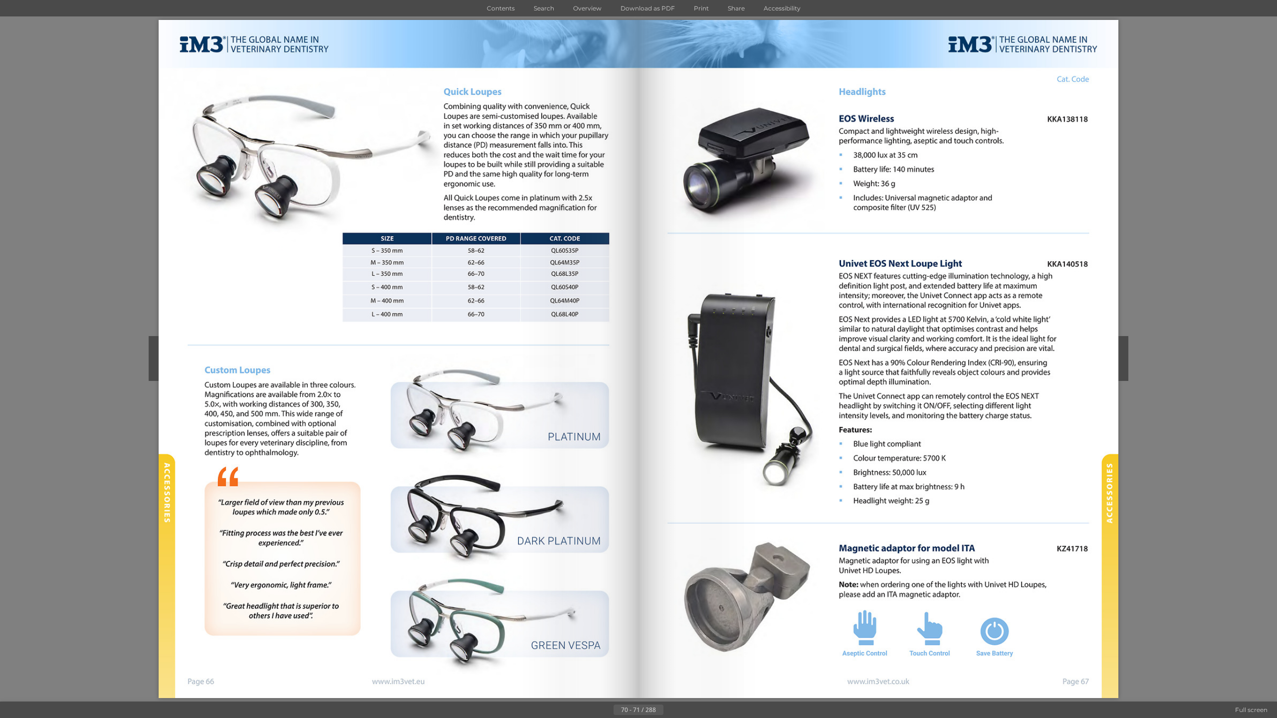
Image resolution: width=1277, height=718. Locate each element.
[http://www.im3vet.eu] (399, 682)
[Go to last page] (687, 710)
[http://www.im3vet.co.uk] (878, 681)
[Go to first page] (590, 710)
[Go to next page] (671, 710)
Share (736, 8)
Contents (501, 8)
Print (701, 8)
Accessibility (782, 8)
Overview (587, 8)
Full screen (1251, 710)
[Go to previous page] (606, 710)
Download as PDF (648, 8)
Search (544, 8)
